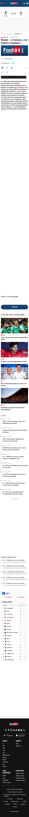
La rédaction (10, 799)
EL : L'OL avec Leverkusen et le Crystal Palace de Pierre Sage (13, 493)
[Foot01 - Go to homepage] (14, 724)
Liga (2, 359)
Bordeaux (4, 37)
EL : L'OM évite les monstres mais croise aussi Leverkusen (14, 484)
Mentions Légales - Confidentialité (14, 789)
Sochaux (21, 87)
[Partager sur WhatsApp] (13, 63)
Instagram (7, 804)
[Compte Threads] (24, 730)
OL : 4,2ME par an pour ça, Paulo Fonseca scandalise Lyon (13, 457)
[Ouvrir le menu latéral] (2, 3)
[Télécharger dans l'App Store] (20, 735)
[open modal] (27, 3)
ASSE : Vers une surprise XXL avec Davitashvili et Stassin (14, 422)
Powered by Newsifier (14, 811)
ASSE (3, 335)
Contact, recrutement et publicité (15, 792)
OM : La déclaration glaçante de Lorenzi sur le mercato (13, 440)
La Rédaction (8, 58)
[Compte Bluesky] (21, 730)
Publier (14, 307)
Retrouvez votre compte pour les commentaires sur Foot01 (15, 795)
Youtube (24, 801)
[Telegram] (11, 67)
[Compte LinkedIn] (14, 730)
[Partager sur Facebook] (2, 67)
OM (2, 381)
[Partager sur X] (7, 67)
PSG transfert (20, 799)
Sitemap (15, 806)
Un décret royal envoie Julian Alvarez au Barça (15, 431)
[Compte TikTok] (16, 730)
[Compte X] (6, 730)
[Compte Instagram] (11, 730)
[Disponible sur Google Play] (8, 735)
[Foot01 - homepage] (14, 3)
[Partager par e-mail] (7, 72)
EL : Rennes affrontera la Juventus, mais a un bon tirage (14, 475)
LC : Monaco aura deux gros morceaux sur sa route (15, 466)
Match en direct (15, 801)
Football (6, 801)
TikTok (15, 804)
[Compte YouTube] (19, 730)
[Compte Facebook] (9, 730)
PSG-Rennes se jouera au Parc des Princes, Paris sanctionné (14, 449)
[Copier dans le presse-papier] (2, 72)
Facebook (23, 804)
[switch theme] (24, 3)
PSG (2, 405)
